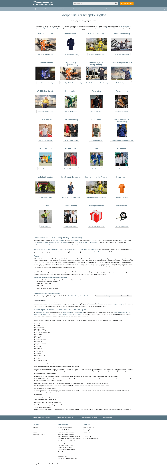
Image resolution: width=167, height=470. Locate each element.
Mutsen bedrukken (63, 456)
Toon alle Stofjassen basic (71, 54)
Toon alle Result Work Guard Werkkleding (122, 140)
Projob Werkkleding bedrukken (66, 432)
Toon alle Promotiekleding (45, 169)
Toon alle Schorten (45, 226)
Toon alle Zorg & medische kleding (71, 197)
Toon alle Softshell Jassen (70, 169)
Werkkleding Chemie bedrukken (66, 443)
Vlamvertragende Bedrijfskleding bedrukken (69, 438)
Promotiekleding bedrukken (65, 445)
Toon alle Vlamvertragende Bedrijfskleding (97, 83)
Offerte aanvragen (127, 3)
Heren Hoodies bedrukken (65, 447)
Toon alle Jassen (96, 169)
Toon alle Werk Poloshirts (45, 140)
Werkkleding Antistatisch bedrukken (67, 441)
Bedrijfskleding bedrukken (65, 427)
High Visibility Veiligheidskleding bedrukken (69, 436)
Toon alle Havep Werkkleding (45, 54)
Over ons (92, 9)
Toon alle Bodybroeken (71, 111)
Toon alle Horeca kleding (70, 226)
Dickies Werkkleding (85, 296)
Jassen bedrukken (63, 454)
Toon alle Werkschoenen (121, 111)
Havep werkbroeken (42, 242)
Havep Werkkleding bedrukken (66, 430)
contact (114, 273)
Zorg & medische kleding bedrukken (67, 458)
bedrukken (55, 240)
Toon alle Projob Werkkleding (96, 54)
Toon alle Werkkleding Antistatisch (122, 83)
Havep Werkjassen (54, 242)
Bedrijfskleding (75, 240)
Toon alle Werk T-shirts (96, 140)
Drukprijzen (36, 427)
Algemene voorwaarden (39, 434)
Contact (105, 9)
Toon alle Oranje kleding (121, 197)
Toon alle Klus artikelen (122, 226)
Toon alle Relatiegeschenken (96, 226)
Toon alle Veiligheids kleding (45, 197)
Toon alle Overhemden (122, 169)
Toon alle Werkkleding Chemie (45, 111)
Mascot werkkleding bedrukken (66, 434)
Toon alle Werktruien (96, 111)
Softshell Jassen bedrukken (65, 452)
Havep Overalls (65, 242)
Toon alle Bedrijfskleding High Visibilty (96, 197)
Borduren (101, 28)
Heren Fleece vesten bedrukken (66, 449)
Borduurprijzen (77, 9)
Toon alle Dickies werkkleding (45, 83)
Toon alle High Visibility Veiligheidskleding (71, 83)
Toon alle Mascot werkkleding (121, 54)
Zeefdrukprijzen (61, 9)
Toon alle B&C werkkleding (71, 140)
